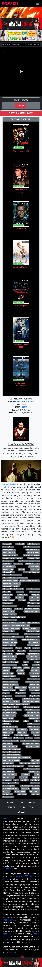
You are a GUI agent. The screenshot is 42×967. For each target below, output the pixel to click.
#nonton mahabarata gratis (29, 763)
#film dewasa (7, 603)
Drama (18, 401)
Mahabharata (9, 920)
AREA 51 (11, 807)
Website (9, 868)
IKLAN (31, 807)
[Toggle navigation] (37, 3)
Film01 (4, 487)
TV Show (29, 876)
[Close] (22, 15)
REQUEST (21, 812)
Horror (24, 401)
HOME (10, 802)
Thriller (31, 401)
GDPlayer (20, 105)
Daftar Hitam (11, 952)
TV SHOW (30, 802)
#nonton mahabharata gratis (13, 766)
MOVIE (20, 802)
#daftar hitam (8, 569)
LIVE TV (22, 807)
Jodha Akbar (8, 933)
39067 (24, 407)
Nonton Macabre (8, 484)
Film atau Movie (16, 876)
